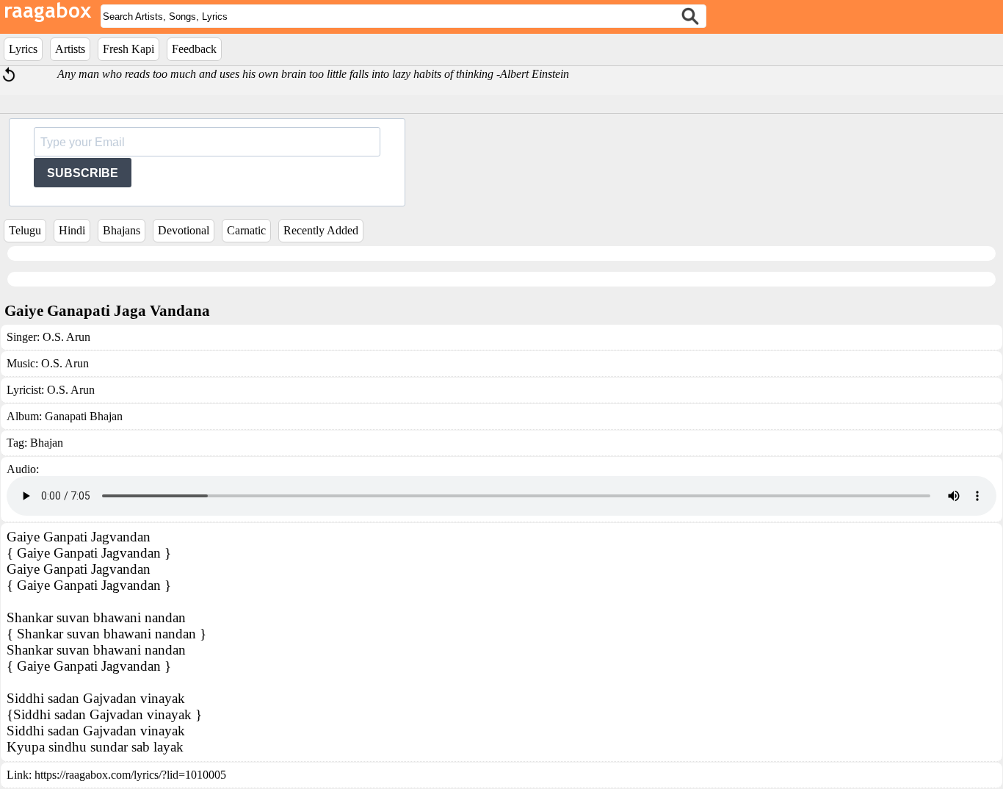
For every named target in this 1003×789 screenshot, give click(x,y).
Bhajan (46, 442)
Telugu (25, 230)
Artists (70, 49)
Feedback (194, 49)
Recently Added (320, 230)
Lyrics (23, 49)
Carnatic (246, 230)
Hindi (72, 230)
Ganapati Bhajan (84, 416)
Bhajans (121, 230)
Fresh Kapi (128, 49)
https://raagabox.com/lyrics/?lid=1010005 (130, 774)
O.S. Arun (66, 337)
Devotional (183, 230)
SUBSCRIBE (82, 173)
